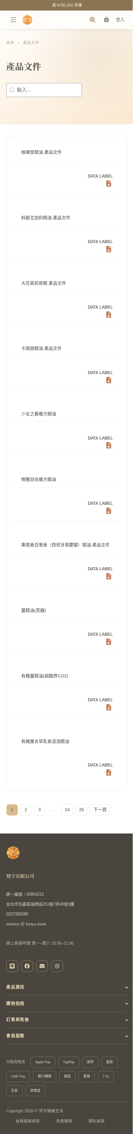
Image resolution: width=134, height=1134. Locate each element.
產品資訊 (15, 993)
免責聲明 (64, 1127)
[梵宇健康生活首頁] (13, 853)
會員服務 (15, 1041)
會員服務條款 (28, 1127)
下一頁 (100, 809)
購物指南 (15, 1009)
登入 (120, 19)
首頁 (10, 43)
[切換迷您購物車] (106, 19)
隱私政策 (97, 1127)
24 (67, 809)
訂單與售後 (17, 1025)
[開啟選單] (13, 20)
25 (81, 809)
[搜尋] (93, 20)
